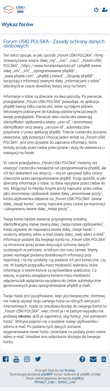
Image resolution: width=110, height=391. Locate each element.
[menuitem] (97, 10)
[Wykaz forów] (14, 8)
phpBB (45, 374)
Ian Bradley (67, 370)
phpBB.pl (78, 378)
